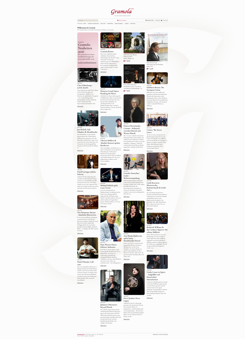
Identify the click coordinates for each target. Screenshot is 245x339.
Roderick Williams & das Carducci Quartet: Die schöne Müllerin (157, 229)
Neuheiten (110, 23)
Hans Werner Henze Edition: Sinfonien (108, 245)
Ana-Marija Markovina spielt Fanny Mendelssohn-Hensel (133, 238)
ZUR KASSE (165, 20)
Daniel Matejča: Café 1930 (85, 263)
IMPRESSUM (155, 334)
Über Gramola (119, 23)
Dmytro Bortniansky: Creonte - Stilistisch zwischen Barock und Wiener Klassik (132, 129)
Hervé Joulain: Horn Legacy (132, 299)
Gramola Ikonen (107, 51)
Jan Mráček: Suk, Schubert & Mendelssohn (87, 130)
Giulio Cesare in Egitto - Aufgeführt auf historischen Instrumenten (156, 276)
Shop (84, 23)
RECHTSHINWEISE (163, 334)
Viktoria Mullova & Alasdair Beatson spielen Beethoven (110, 143)
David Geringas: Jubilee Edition (86, 173)
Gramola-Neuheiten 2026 (85, 48)
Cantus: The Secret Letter (154, 131)
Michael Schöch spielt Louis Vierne (109, 186)
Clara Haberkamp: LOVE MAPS (84, 86)
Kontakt (132, 23)
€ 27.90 (150, 68)
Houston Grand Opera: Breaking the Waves (109, 92)
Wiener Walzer (128, 58)
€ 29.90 (127, 61)
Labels (127, 23)
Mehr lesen (103, 72)
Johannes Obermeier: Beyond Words (108, 305)
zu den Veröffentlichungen (87, 62)
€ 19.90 (127, 91)
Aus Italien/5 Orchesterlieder (131, 88)
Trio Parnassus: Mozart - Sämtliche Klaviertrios (86, 213)
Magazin (103, 23)
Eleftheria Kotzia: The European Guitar (155, 88)
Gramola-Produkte (93, 23)
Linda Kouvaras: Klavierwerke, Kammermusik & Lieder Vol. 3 (156, 186)
